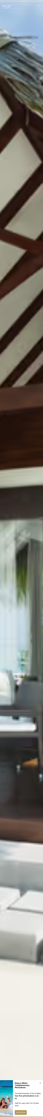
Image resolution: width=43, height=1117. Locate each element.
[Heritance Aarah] (6, 6)
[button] (39, 6)
